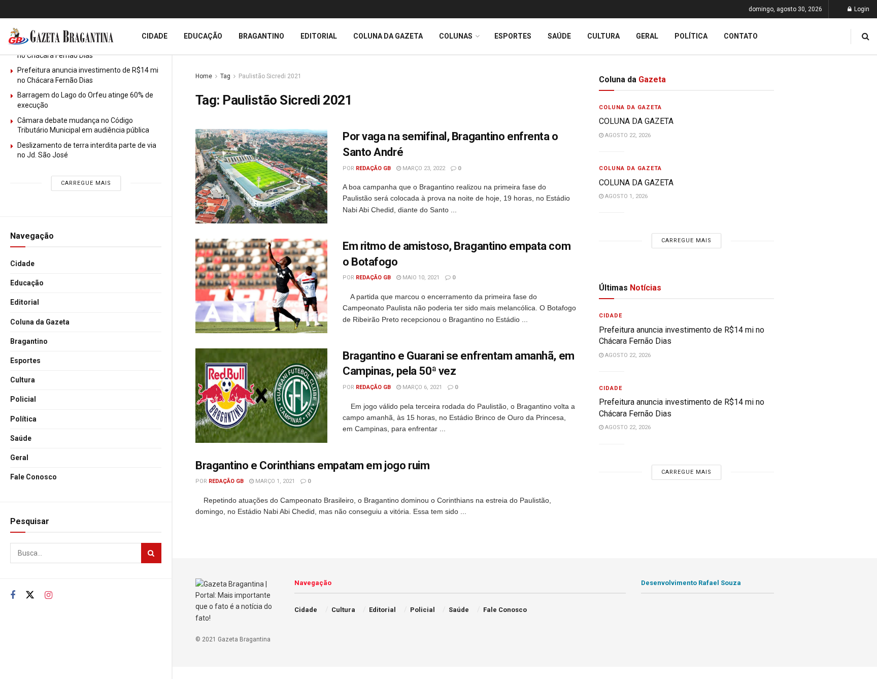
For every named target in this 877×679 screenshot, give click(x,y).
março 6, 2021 (421, 387)
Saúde (20, 438)
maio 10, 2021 (420, 277)
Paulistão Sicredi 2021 (270, 76)
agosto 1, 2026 (625, 196)
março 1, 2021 (274, 481)
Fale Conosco (33, 477)
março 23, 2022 (423, 168)
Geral (19, 458)
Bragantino (29, 341)
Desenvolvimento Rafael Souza (691, 583)
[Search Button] (151, 553)
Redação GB (373, 168)
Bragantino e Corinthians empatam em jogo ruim (312, 465)
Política (23, 419)
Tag (225, 76)
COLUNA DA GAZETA (636, 121)
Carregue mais (86, 183)
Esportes (25, 361)
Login (861, 9)
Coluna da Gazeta (40, 322)
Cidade (22, 264)
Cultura (22, 380)
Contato (741, 36)
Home (203, 76)
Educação (27, 283)
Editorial (24, 302)
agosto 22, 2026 (627, 135)
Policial (23, 399)
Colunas (456, 36)
